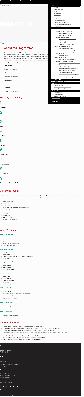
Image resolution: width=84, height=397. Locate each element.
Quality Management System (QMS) (11, 364)
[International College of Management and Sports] (20, 2)
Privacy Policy (6, 366)
